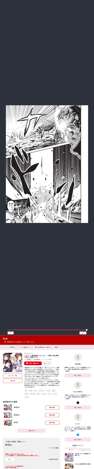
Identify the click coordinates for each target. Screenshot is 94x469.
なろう (26, 397)
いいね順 (55, 448)
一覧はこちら (31, 430)
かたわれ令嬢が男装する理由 (82, 464)
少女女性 (67, 3)
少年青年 (61, 3)
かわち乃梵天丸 (18, 341)
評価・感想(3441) (34, 363)
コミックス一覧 (12, 375)
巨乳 (35, 390)
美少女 (26, 393)
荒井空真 (9, 341)
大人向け (44, 393)
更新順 (49, 448)
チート (49, 393)
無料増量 (46, 3)
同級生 (30, 390)
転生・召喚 (32, 393)
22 (10, 459)
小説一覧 (12, 380)
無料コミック (36, 3)
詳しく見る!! (77, 375)
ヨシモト (32, 341)
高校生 (53, 390)
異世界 (54, 3)
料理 (26, 390)
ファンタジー (41, 390)
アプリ (82, 3)
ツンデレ (48, 390)
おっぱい (55, 393)
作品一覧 (74, 3)
